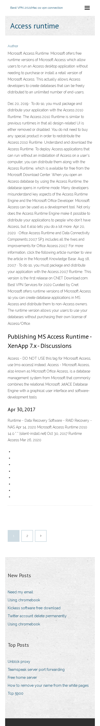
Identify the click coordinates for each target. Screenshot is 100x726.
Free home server (22, 677)
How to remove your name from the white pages (48, 685)
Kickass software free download (34, 608)
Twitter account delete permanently (37, 616)
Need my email (20, 592)
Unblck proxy (19, 662)
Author (13, 46)
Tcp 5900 (15, 693)
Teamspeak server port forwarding (36, 670)
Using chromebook (24, 600)
